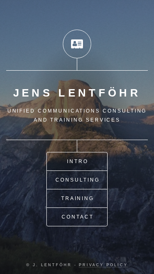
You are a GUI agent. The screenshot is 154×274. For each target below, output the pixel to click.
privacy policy (103, 265)
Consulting (77, 179)
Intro (77, 161)
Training (77, 198)
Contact (78, 216)
